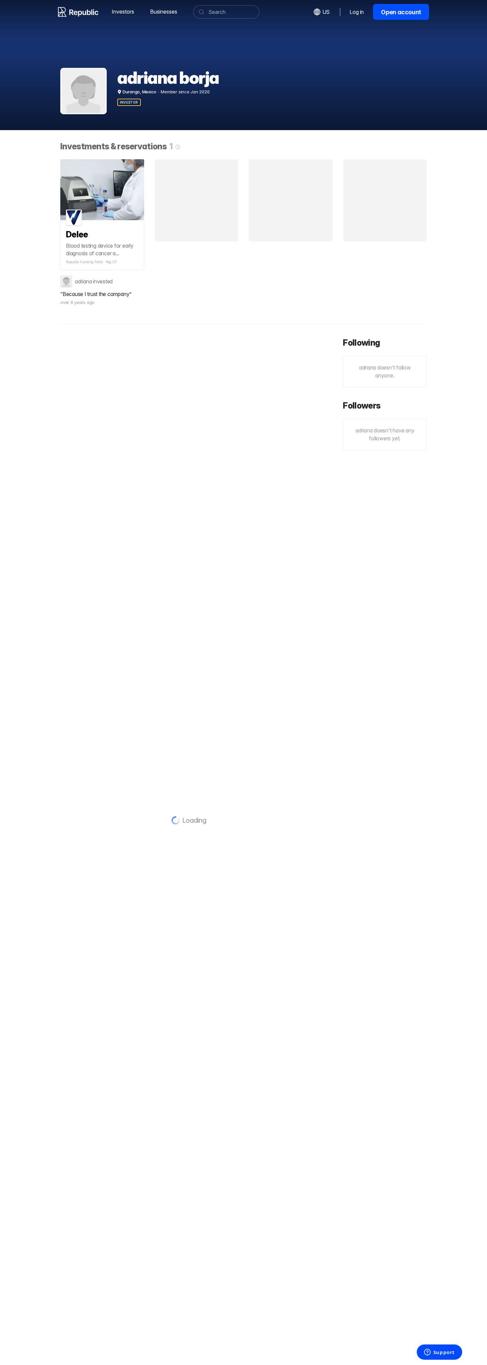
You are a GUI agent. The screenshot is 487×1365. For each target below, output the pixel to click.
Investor (129, 102)
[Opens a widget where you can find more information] (439, 1352)
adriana (83, 281)
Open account (401, 12)
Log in (357, 12)
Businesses (163, 11)
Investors (123, 11)
